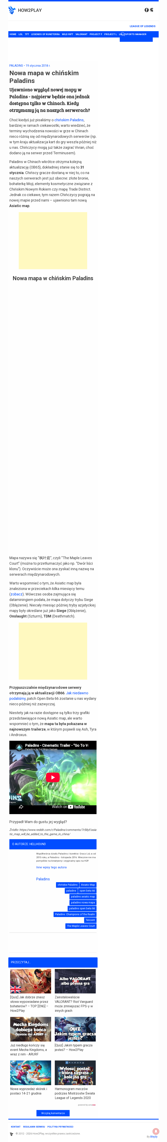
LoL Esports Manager (132, 34)
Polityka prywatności (60, 1126)
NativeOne (53, 1105)
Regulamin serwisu (34, 1126)
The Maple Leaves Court (81, 925)
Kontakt (16, 1126)
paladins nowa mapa (83, 902)
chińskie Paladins (68, 884)
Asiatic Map (88, 884)
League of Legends (142, 26)
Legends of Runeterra (45, 34)
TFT (27, 34)
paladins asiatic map (83, 896)
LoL (21, 34)
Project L (110, 34)
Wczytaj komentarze (53, 1113)
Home (13, 34)
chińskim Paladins (69, 120)
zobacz (17, 594)
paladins (71, 890)
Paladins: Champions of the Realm (75, 914)
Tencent (90, 920)
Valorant (81, 34)
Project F (96, 34)
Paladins (16, 65)
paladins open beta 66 (82, 908)
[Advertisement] (53, 240)
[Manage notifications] (156, 1131)
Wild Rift (67, 34)
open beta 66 (87, 890)
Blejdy (153, 1136)
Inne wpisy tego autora (51, 867)
